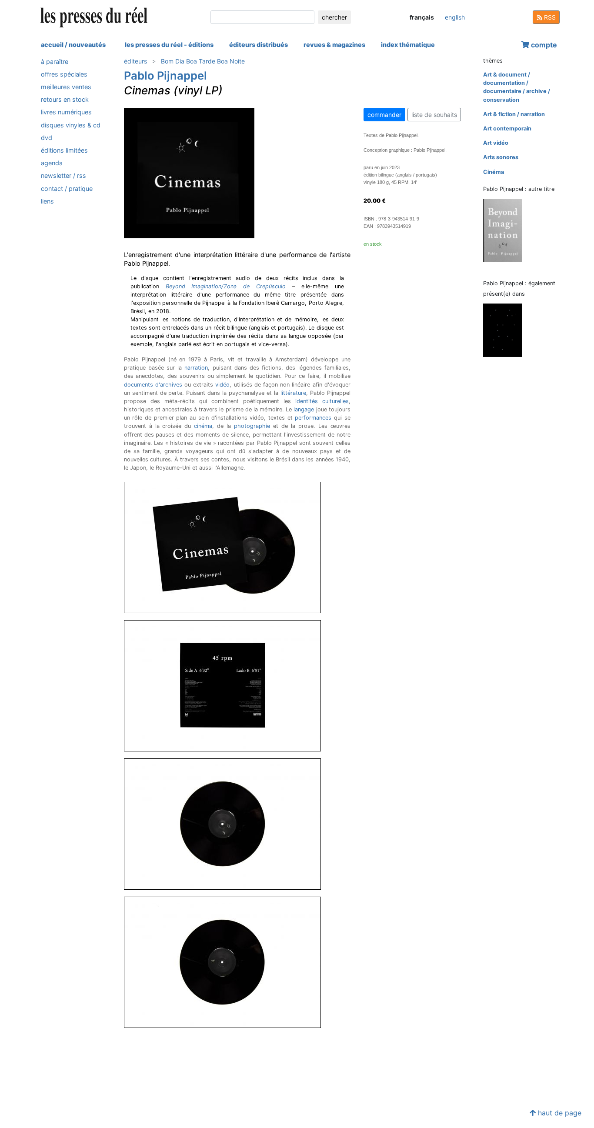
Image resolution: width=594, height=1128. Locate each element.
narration (196, 367)
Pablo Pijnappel (165, 75)
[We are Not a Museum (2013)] (506, 330)
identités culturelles (322, 401)
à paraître (54, 61)
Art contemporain (507, 128)
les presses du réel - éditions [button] (169, 44)
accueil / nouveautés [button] (73, 44)
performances (313, 417)
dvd (46, 137)
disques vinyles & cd (70, 125)
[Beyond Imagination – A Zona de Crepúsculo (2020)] (506, 230)
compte (543, 44)
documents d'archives (153, 384)
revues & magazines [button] (334, 44)
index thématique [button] (408, 44)
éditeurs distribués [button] (258, 44)
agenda (52, 163)
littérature (293, 393)
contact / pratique (67, 188)
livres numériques (66, 112)
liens (47, 201)
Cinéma (493, 172)
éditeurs (135, 61)
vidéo (222, 384)
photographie (252, 426)
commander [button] (384, 114)
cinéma (203, 426)
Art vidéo (495, 143)
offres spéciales (64, 74)
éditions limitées (64, 150)
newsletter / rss (63, 176)
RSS (549, 17)
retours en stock (65, 99)
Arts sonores (500, 157)
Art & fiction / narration (514, 114)
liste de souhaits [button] (434, 114)
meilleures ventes (66, 86)
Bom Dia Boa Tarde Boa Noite (203, 61)
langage (304, 409)
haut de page (558, 1112)
